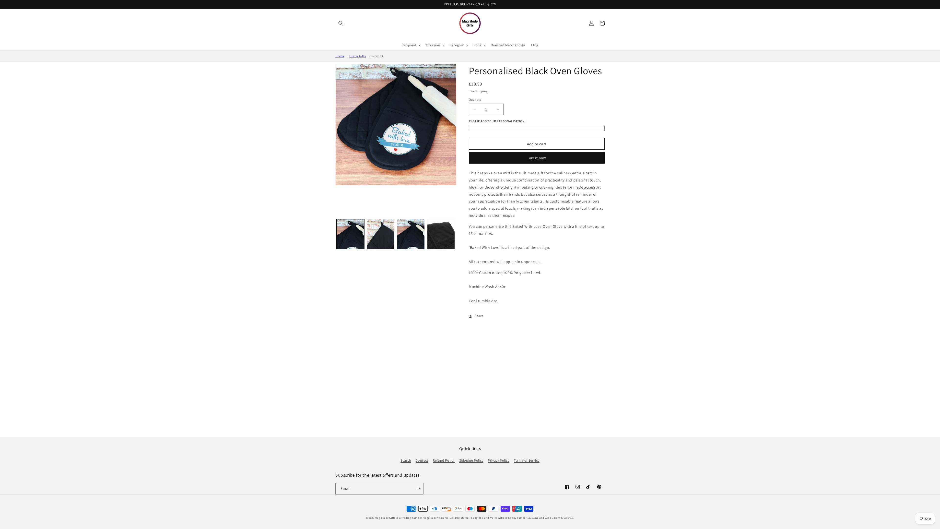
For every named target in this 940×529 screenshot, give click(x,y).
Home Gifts (357, 56)
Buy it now (537, 158)
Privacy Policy (498, 460)
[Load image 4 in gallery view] (441, 247)
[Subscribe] (418, 488)
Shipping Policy (471, 460)
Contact (422, 460)
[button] (340, 23)
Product (377, 56)
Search (405, 460)
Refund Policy (444, 460)
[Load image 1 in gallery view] (350, 247)
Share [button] (478, 316)
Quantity (475, 99)
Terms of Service (527, 460)
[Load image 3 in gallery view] (411, 247)
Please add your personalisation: (497, 121)
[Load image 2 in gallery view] (380, 247)
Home (339, 56)
